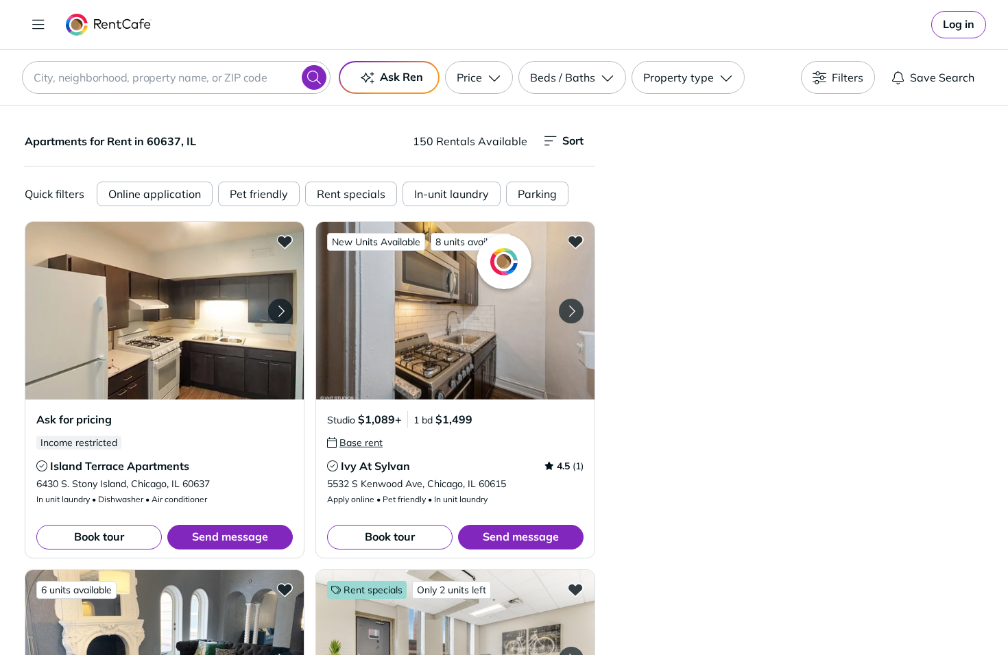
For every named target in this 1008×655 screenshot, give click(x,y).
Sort (573, 140)
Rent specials (351, 194)
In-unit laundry (451, 194)
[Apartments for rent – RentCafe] (109, 25)
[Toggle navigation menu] (38, 24)
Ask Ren (401, 77)
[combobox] (176, 77)
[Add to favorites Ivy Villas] (284, 589)
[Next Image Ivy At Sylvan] (571, 311)
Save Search (942, 77)
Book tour (99, 536)
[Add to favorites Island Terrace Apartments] (284, 241)
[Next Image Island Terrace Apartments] (280, 311)
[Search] (314, 77)
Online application (154, 194)
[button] (164, 310)
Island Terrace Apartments (119, 466)
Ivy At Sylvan (375, 466)
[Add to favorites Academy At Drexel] (575, 589)
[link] (958, 24)
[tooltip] (41, 465)
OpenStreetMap (871, 614)
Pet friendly (259, 194)
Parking (537, 194)
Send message (230, 536)
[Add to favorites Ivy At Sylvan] (575, 241)
